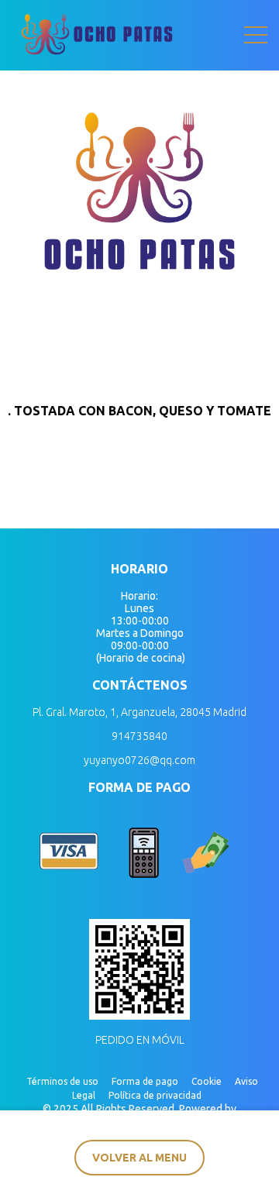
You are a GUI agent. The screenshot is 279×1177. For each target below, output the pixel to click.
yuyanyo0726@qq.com (139, 760)
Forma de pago (145, 1081)
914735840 (139, 736)
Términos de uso (62, 1081)
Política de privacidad (155, 1095)
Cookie (206, 1081)
